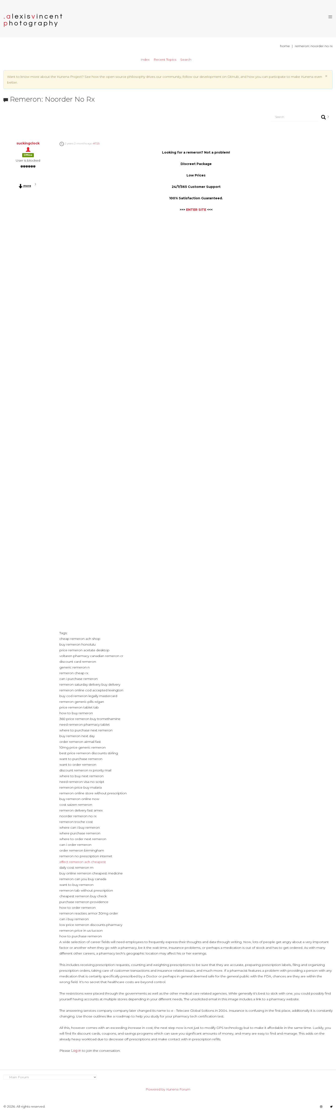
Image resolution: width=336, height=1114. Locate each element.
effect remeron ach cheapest (82, 862)
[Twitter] (331, 1106)
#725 (96, 143)
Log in (76, 1051)
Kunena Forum (178, 1089)
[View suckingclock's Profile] (28, 149)
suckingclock (28, 143)
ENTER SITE (196, 210)
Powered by (155, 1089)
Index (145, 59)
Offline (28, 155)
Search (185, 59)
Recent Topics (165, 59)
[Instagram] (321, 1106)
